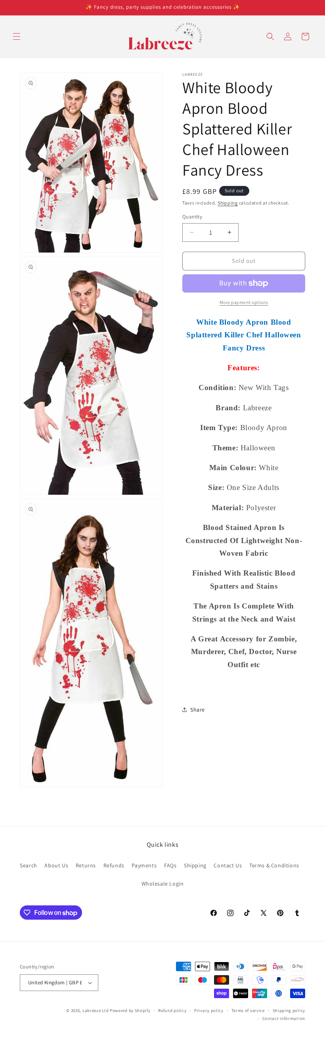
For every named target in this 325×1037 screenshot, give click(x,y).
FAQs (170, 865)
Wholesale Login (162, 883)
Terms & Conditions (274, 865)
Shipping (228, 203)
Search (28, 865)
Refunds (113, 865)
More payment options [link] (244, 302)
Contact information (283, 1018)
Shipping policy (289, 1010)
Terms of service (248, 1010)
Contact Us (228, 865)
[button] (16, 36)
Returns (86, 865)
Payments (144, 865)
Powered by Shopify (130, 1010)
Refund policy (172, 1010)
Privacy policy (209, 1010)
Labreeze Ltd (95, 1010)
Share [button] (197, 709)
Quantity (192, 216)
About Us (56, 865)
